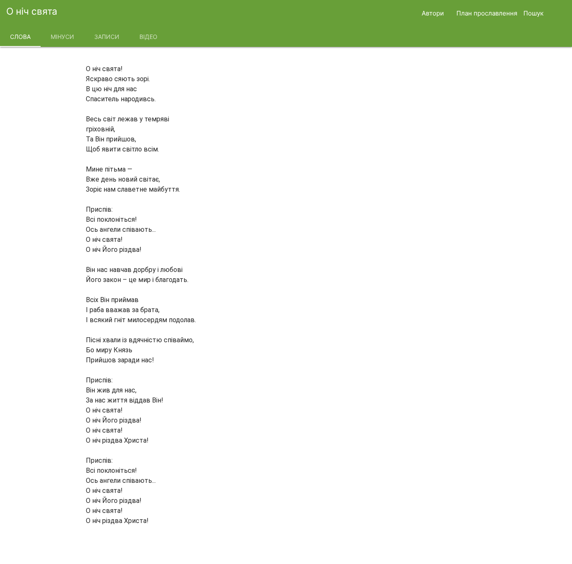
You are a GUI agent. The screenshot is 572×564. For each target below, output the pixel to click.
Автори (433, 13)
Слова (20, 36)
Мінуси (62, 36)
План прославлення (486, 13)
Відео (148, 36)
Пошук (533, 13)
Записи (106, 36)
